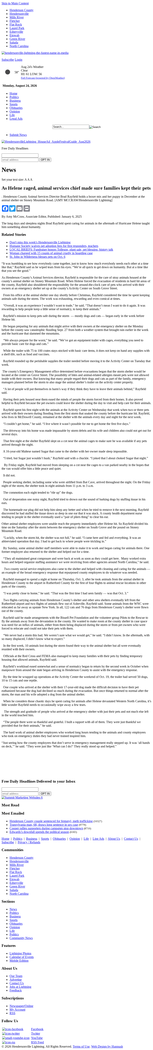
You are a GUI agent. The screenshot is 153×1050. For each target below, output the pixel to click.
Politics (14, 97)
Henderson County (21, 10)
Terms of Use (81, 1046)
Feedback (16, 990)
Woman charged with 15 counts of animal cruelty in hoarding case (51, 253)
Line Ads (98, 838)
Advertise (16, 979)
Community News (21, 938)
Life (12, 115)
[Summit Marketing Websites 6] (22, 797)
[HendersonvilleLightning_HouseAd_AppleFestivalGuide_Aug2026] (46, 141)
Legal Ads (16, 118)
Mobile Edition (19, 960)
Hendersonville (19, 13)
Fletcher (15, 21)
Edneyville (16, 31)
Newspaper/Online (21, 1006)
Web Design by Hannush (107, 1046)
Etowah (14, 35)
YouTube (37, 1038)
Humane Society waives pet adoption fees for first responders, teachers (54, 246)
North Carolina (19, 46)
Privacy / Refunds (29, 842)
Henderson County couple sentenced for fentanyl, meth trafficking (51, 821)
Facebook (37, 1029)
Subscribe (8, 59)
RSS (12, 1013)
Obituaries (16, 108)
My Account (17, 1009)
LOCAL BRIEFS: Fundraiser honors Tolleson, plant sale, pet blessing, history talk (61, 249)
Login (18, 59)
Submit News (18, 134)
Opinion (15, 111)
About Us (114, 838)
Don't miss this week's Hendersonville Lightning (40, 242)
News (13, 909)
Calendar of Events (22, 957)
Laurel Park (17, 28)
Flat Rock (16, 24)
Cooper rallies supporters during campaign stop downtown (46, 828)
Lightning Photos (20, 953)
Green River (17, 39)
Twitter (35, 1033)
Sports (14, 104)
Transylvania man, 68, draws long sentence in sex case (44, 824)
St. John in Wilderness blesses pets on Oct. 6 (37, 256)
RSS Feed (37, 1042)
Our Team (16, 976)
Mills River (17, 17)
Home (13, 93)
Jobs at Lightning (20, 986)
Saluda (14, 42)
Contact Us (131, 838)
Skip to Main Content (15, 3)
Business (15, 100)
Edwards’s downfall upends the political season (39, 832)
